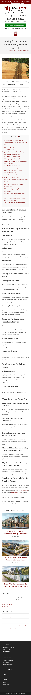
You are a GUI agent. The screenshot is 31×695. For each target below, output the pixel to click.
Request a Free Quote (7, 604)
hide (18, 136)
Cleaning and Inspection (12, 154)
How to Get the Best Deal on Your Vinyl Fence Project (14, 625)
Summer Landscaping (11, 168)
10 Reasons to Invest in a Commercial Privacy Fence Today (15, 532)
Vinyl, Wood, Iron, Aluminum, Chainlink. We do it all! (15, 2)
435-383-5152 (15, 18)
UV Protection (9, 163)
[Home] (2, 50)
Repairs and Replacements (12, 156)
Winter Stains (9, 149)
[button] (15, 34)
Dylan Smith (6, 89)
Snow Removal (9, 145)
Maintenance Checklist (11, 175)
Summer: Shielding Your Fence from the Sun (14, 161)
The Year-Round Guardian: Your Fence (13, 140)
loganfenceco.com (16, 492)
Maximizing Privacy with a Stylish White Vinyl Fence (14, 628)
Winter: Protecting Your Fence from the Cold (14, 142)
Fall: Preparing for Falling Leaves (12, 170)
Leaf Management (10, 172)
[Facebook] (5, 674)
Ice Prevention (9, 147)
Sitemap (4, 682)
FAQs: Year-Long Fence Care (10, 177)
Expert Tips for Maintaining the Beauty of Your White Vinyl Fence (15, 585)
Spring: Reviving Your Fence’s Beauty (13, 152)
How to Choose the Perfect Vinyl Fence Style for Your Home (15, 559)
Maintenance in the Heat (12, 165)
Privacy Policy (6, 684)
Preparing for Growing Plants (13, 159)
